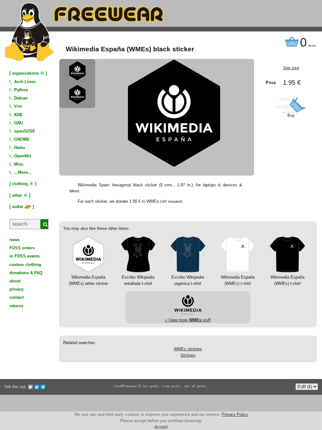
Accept (161, 426)
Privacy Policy (235, 414)
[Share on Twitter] (30, 386)
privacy (16, 289)
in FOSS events (24, 256)
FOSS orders (22, 248)
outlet (18, 206)
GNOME (22, 139)
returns (16, 305)
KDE (18, 114)
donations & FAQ (25, 272)
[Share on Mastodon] (36, 386)
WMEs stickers (188, 349)
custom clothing (25, 264)
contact (16, 297)
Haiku (19, 147)
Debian (21, 98)
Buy (291, 115)
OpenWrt (22, 156)
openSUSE (24, 131)
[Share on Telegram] (43, 386)
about (14, 281)
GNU (18, 123)
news (14, 239)
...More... (22, 172)
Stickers (188, 355)
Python (21, 90)
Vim (18, 106)
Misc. (19, 164)
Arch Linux (25, 81)
